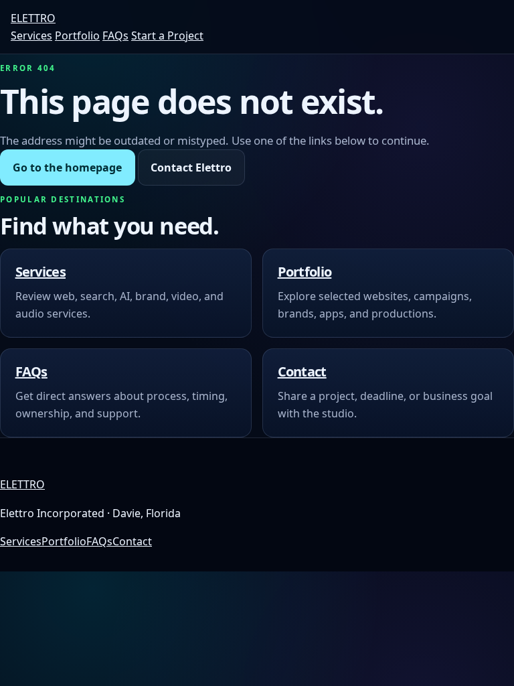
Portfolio (77, 35)
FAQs (115, 35)
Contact (302, 371)
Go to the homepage (67, 167)
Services (31, 35)
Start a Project (167, 35)
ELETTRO (33, 18)
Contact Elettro (191, 167)
